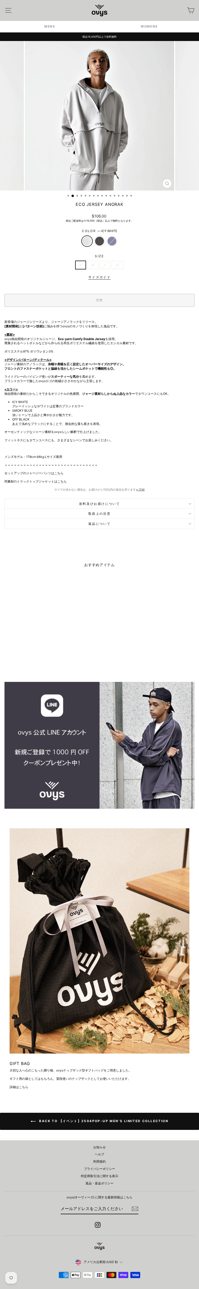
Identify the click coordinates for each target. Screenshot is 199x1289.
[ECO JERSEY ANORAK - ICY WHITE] (35, 664)
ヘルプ (99, 1154)
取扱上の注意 (99, 513)
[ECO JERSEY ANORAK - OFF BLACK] (41, 664)
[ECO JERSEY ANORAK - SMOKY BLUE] (47, 664)
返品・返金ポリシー (99, 1183)
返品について (99, 524)
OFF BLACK (99, 241)
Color (99, 231)
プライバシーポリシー (99, 1169)
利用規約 (99, 1161)
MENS (49, 26)
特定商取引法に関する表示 (99, 1176)
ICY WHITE (87, 241)
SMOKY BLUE (112, 241)
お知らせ (99, 1147)
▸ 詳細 (141, 489)
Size (99, 256)
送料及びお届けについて (99, 504)
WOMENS (149, 26)
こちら (58, 473)
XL (118, 265)
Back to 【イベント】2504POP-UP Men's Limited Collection (103, 1121)
